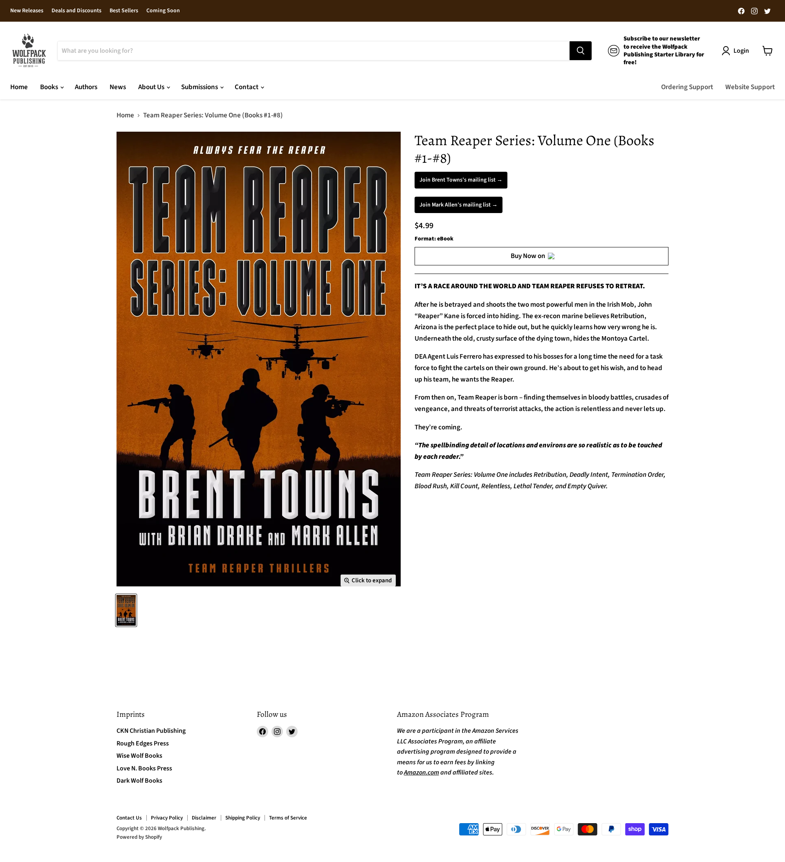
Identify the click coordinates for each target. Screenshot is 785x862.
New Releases (26, 11)
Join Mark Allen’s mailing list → (458, 205)
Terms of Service (288, 818)
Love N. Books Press (144, 768)
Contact (247, 87)
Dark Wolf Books (139, 780)
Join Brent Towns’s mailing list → (460, 180)
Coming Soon (163, 11)
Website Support (750, 87)
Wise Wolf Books (139, 755)
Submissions (200, 87)
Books (49, 87)
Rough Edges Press (143, 743)
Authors (86, 87)
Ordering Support (687, 87)
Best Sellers (124, 11)
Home (19, 87)
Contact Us (129, 818)
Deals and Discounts (76, 11)
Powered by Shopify (139, 837)
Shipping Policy (242, 818)
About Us (152, 87)
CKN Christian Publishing (151, 730)
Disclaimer (204, 818)
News (118, 87)
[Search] (581, 50)
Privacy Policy (167, 818)
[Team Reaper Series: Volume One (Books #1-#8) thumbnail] (126, 610)
